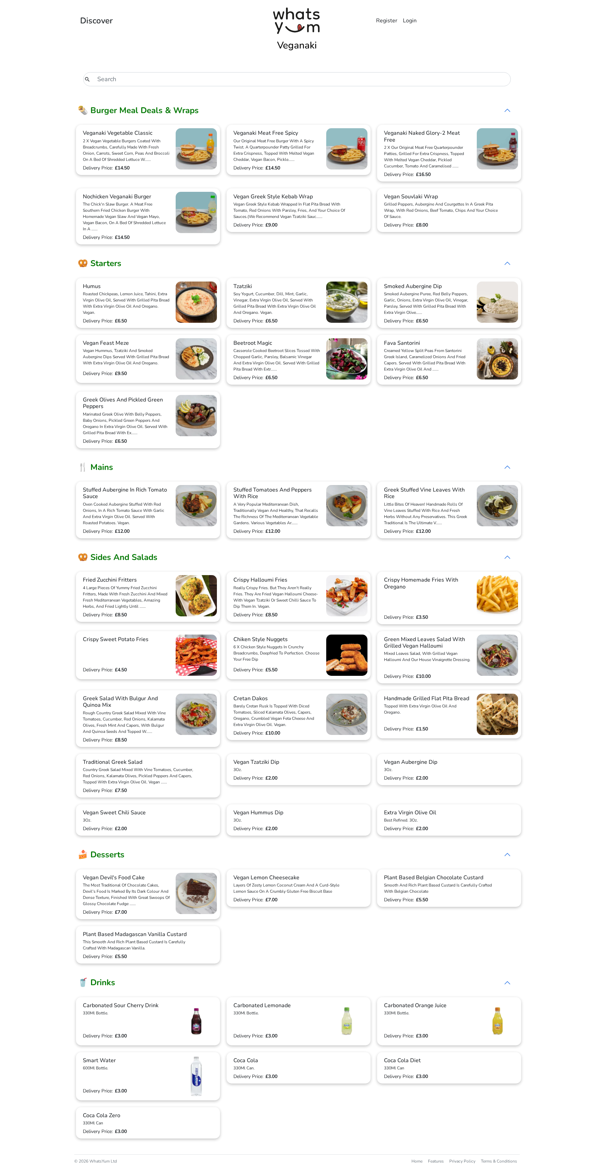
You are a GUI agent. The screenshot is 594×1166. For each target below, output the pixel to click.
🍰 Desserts (101, 854)
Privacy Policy (462, 1161)
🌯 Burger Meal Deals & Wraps (138, 110)
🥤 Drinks (96, 982)
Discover (96, 20)
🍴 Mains (95, 467)
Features (436, 1161)
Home (416, 1161)
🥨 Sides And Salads (117, 557)
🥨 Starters (99, 263)
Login (410, 20)
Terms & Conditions (499, 1161)
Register (386, 20)
